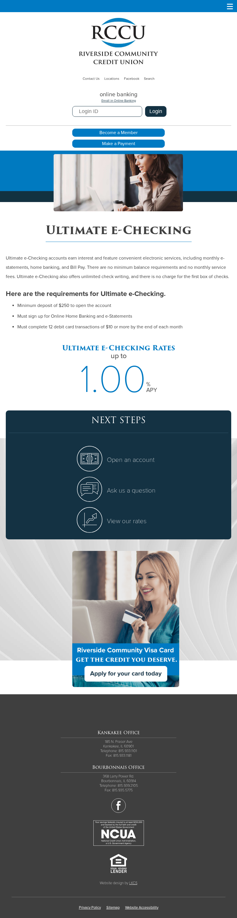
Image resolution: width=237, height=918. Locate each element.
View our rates (127, 521)
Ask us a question (131, 490)
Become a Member (118, 133)
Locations (111, 79)
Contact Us (91, 79)
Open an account (131, 460)
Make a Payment (118, 144)
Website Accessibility (141, 907)
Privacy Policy (90, 907)
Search (149, 79)
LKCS (133, 883)
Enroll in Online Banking (118, 101)
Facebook (131, 79)
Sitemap (113, 907)
